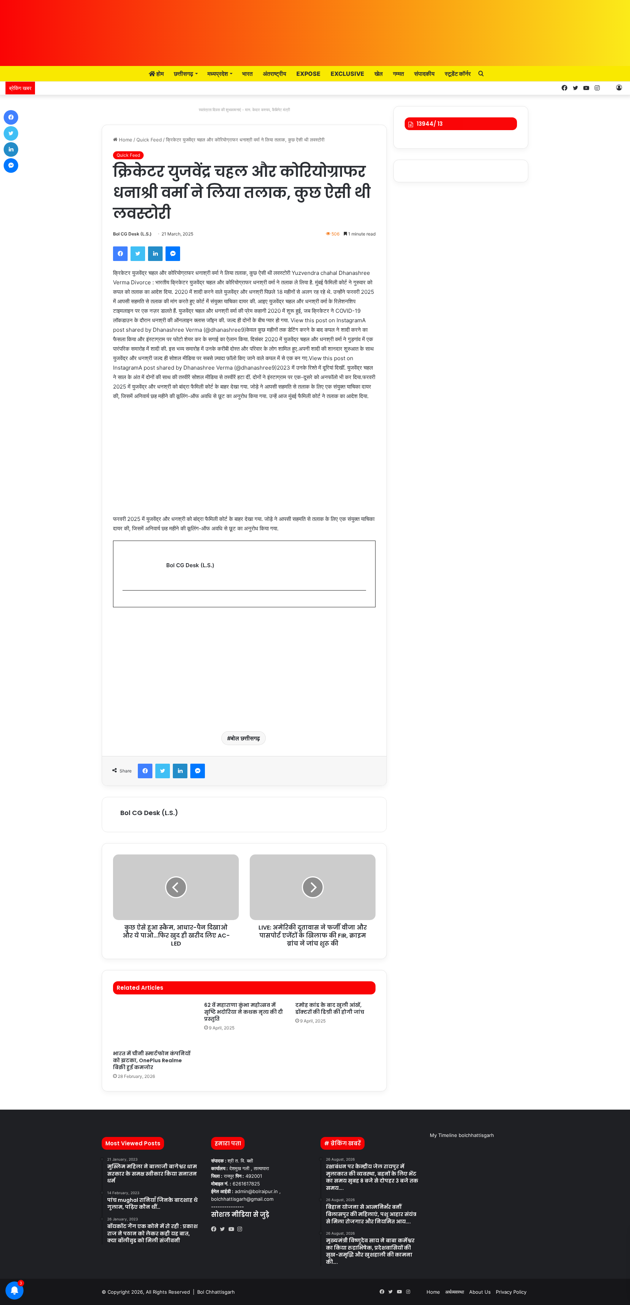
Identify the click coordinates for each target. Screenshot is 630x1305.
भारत (247, 73)
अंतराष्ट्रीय (274, 73)
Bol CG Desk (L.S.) (132, 234)
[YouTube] (233, 1229)
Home (124, 140)
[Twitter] (138, 253)
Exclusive (347, 73)
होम (159, 73)
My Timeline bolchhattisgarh (462, 1135)
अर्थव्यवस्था (454, 1292)
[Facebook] (120, 253)
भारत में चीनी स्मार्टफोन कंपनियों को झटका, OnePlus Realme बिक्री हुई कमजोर (151, 1060)
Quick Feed (149, 140)
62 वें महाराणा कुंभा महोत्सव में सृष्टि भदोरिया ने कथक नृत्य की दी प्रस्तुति (243, 1011)
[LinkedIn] (155, 253)
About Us (480, 1292)
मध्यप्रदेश (217, 73)
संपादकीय (424, 73)
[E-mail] (126, 602)
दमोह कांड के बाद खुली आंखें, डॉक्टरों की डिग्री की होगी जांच (329, 1008)
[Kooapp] (608, 88)
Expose (308, 73)
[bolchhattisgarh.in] (315, 29)
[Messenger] (173, 253)
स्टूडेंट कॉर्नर (458, 73)
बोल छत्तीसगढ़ (245, 738)
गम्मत (398, 73)
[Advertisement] (244, 461)
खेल (378, 73)
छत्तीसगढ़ (183, 73)
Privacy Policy (511, 1292)
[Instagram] (241, 1229)
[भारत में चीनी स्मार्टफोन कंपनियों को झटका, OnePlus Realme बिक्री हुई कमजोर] (153, 1024)
